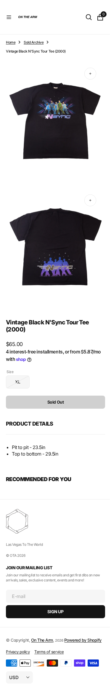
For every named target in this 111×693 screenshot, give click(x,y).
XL (22, 373)
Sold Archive (34, 42)
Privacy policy (18, 651)
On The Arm (42, 633)
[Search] (84, 17)
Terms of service (49, 651)
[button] (9, 17)
